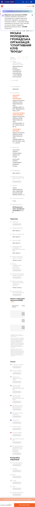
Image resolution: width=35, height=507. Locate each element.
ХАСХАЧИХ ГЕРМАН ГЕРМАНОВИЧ (17, 97)
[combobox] (13, 301)
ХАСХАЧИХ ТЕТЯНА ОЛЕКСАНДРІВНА (19, 114)
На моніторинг (25, 505)
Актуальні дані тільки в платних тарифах (17, 499)
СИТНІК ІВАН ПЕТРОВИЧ (17, 130)
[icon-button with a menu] (33, 6)
